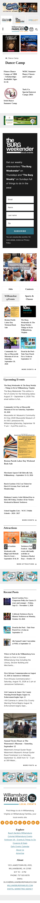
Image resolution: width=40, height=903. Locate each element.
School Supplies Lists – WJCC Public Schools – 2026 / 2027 (18, 512)
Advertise (20, 853)
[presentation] (11, 93)
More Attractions (25, 564)
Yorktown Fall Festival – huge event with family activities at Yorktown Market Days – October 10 (28, 552)
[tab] (10, 289)
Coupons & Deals (20, 843)
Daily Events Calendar (20, 846)
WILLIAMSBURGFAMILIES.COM (20, 885)
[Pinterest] (11, 823)
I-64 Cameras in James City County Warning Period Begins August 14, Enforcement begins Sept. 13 (17, 694)
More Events (28, 369)
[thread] (37, 823)
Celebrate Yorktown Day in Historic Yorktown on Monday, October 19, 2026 (23, 616)
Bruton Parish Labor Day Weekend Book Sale (10, 323)
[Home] (6, 58)
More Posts (28, 765)
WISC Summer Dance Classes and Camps (29, 74)
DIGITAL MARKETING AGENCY (20, 889)
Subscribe (20, 231)
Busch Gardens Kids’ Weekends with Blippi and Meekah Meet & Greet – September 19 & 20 (11, 552)
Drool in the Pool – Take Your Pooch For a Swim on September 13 (28, 355)
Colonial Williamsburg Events (20, 836)
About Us (20, 850)
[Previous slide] (6, 546)
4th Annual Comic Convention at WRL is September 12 (23, 642)
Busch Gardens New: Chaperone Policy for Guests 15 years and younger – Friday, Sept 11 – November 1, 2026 (24, 601)
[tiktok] (24, 823)
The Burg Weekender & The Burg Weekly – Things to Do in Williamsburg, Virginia (28, 326)
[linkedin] (33, 823)
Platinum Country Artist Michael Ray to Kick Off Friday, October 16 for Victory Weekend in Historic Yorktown (19, 499)
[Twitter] (20, 823)
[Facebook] (2, 823)
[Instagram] (7, 823)
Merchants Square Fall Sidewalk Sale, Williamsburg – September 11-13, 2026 (18, 474)
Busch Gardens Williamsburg (20, 833)
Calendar (31, 29)
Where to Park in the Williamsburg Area (19, 654)
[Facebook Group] (29, 823)
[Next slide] (34, 546)
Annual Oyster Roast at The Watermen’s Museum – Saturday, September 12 (18, 744)
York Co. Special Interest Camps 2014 (29, 92)
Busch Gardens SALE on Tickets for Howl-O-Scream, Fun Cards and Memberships (18, 486)
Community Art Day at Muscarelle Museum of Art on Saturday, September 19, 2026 (11, 357)
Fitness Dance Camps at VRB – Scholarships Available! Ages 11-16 (10, 76)
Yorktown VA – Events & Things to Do (20, 840)
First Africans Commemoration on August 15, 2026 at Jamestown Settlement (20, 674)
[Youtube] (16, 823)
